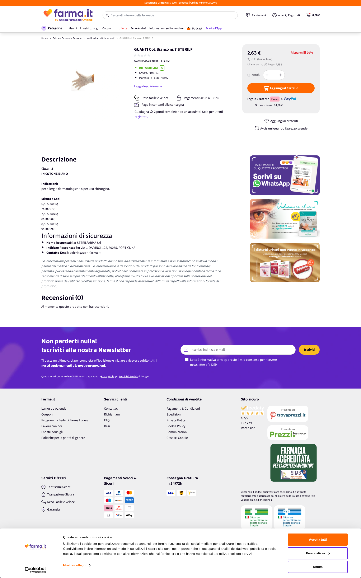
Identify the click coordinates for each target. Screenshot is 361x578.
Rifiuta (318, 567)
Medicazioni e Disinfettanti (100, 38)
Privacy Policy (108, 376)
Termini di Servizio (128, 376)
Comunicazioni (177, 432)
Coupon (47, 414)
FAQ (107, 420)
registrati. (141, 116)
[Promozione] (285, 175)
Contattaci (111, 408)
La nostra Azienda (53, 408)
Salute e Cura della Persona (67, 38)
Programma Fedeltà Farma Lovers (65, 420)
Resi (107, 426)
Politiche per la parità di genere (63, 438)
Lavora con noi (51, 426)
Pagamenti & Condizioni (183, 408)
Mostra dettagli (74, 565)
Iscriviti (309, 349)
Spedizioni (174, 414)
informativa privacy (213, 359)
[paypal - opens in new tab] (290, 99)
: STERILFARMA (159, 78)
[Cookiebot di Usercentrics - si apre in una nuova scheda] (35, 570)
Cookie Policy (176, 426)
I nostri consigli (52, 432)
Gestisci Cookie (177, 438)
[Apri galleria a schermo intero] (80, 83)
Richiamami (112, 414)
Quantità (253, 75)
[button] (51, 28)
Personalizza (315, 553)
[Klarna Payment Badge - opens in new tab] (275, 99)
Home (44, 38)
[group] (142, 55)
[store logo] (67, 15)
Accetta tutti (318, 539)
